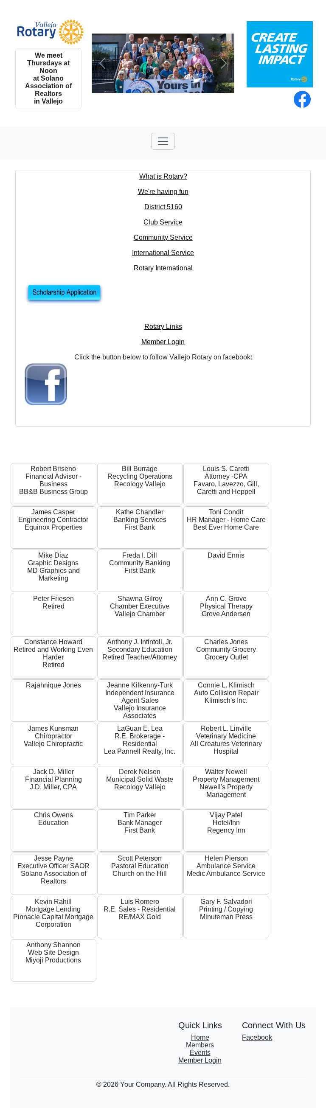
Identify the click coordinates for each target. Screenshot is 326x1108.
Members (200, 1045)
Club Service (163, 222)
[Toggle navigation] (163, 141)
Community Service (163, 237)
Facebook (257, 1037)
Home (200, 1037)
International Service (163, 252)
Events (200, 1052)
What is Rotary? (163, 176)
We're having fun (163, 191)
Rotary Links (163, 326)
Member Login (163, 341)
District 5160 (163, 206)
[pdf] (163, 294)
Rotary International (163, 268)
